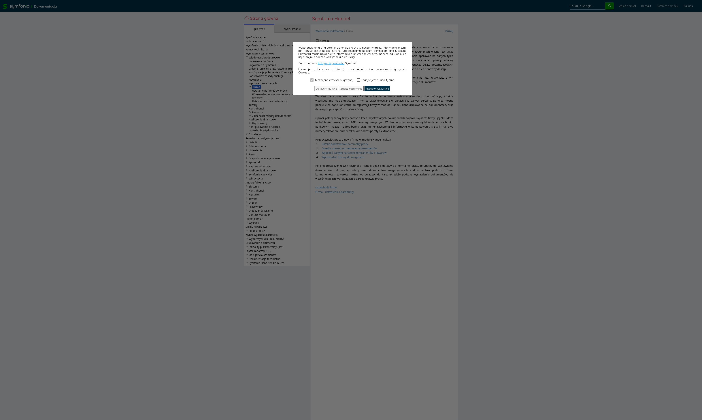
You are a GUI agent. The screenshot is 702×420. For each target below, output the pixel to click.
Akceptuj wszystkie (377, 88)
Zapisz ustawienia (351, 88)
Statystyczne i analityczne (378, 80)
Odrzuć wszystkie (326, 88)
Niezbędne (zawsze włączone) (334, 80)
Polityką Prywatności (331, 63)
